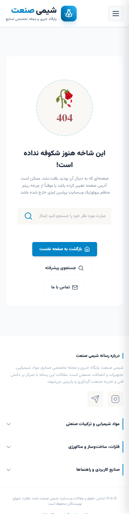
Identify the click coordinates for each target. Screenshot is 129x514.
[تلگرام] (95, 399)
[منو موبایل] (115, 13)
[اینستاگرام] (115, 399)
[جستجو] (28, 216)
